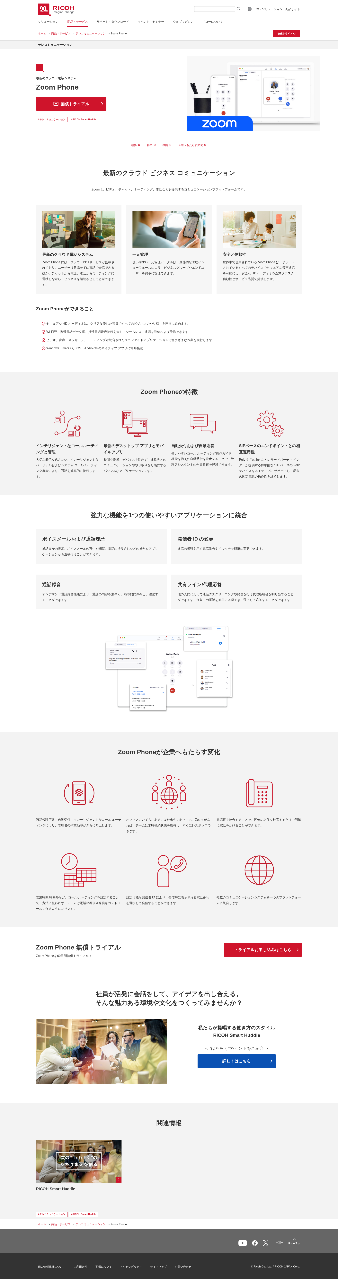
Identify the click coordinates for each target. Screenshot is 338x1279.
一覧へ (280, 1242)
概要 (134, 145)
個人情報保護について (51, 1266)
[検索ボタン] (238, 8)
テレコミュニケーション (91, 33)
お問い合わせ (183, 1266)
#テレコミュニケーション (51, 119)
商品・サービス (60, 33)
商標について (103, 1266)
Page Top (294, 1243)
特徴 (149, 145)
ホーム (42, 33)
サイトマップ (158, 1266)
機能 (165, 145)
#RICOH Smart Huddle (83, 119)
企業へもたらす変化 (190, 145)
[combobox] (214, 9)
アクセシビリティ (131, 1266)
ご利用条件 (80, 1266)
